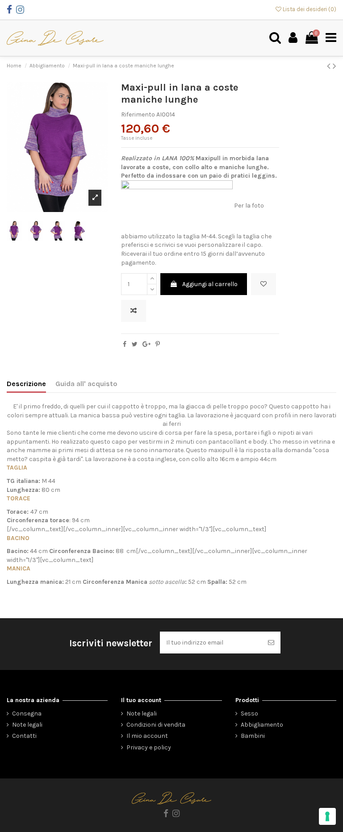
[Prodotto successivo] (334, 66)
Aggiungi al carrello (210, 284)
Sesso (249, 713)
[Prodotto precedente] (330, 66)
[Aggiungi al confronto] (133, 311)
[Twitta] (135, 344)
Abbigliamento (262, 724)
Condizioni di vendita (155, 724)
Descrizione (26, 383)
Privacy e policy (148, 747)
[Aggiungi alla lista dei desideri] (263, 284)
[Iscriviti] (271, 642)
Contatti (24, 736)
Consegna (27, 713)
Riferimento (138, 114)
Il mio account (147, 736)
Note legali (27, 724)
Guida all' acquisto (86, 383)
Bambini (253, 736)
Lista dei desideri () (308, 9)
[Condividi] (124, 344)
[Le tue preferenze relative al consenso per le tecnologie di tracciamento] (327, 816)
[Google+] (146, 344)
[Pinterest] (157, 344)
